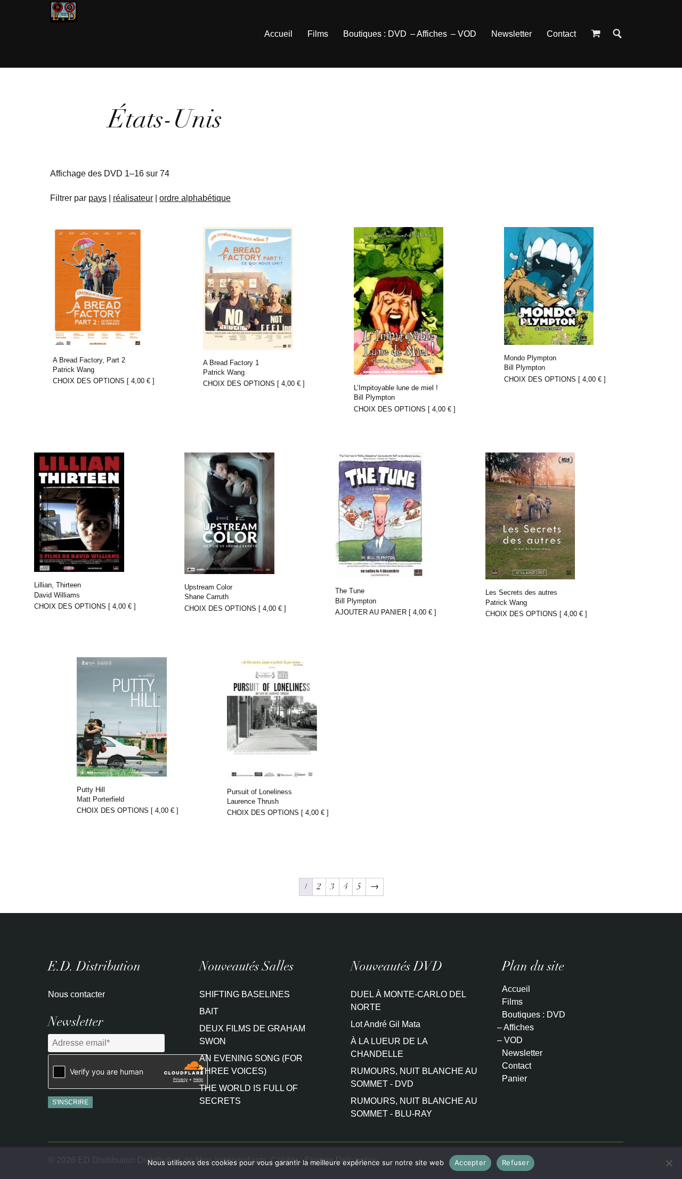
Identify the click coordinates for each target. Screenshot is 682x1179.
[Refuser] (668, 1163)
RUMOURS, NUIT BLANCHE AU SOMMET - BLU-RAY (414, 1107)
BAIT (208, 1011)
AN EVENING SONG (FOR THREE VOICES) (251, 1065)
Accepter (470, 1162)
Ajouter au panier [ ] (385, 612)
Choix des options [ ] (104, 380)
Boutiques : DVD (375, 33)
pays (97, 198)
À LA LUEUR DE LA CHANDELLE (389, 1048)
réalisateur (133, 198)
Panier (514, 1078)
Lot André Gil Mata (385, 1024)
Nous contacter (76, 994)
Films (317, 33)
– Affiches (428, 33)
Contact (561, 33)
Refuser (515, 1162)
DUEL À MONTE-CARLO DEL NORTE (408, 1001)
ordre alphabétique (195, 198)
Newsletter (511, 33)
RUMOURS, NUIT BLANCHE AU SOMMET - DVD (414, 1077)
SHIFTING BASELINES (244, 994)
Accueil (278, 33)
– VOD (463, 33)
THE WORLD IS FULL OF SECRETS (248, 1094)
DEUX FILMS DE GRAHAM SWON (252, 1035)
